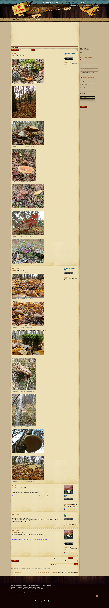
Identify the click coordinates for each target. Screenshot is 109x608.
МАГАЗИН (87, 57)
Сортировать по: (43, 557)
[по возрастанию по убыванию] (66, 557)
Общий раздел (28, 19)
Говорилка (38, 19)
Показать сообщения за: (25, 557)
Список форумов (17, 19)
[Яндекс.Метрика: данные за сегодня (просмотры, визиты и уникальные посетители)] (39, 601)
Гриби (16, 53)
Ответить (13, 49)
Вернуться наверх (77, 265)
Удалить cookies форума (51, 572)
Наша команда (41, 572)
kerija (14, 55)
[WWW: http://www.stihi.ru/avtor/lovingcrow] (64, 509)
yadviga (15, 487)
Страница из (70, 50)
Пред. (13, 557)
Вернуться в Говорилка (17, 564)
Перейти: (47, 564)
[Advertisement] (54, 33)
